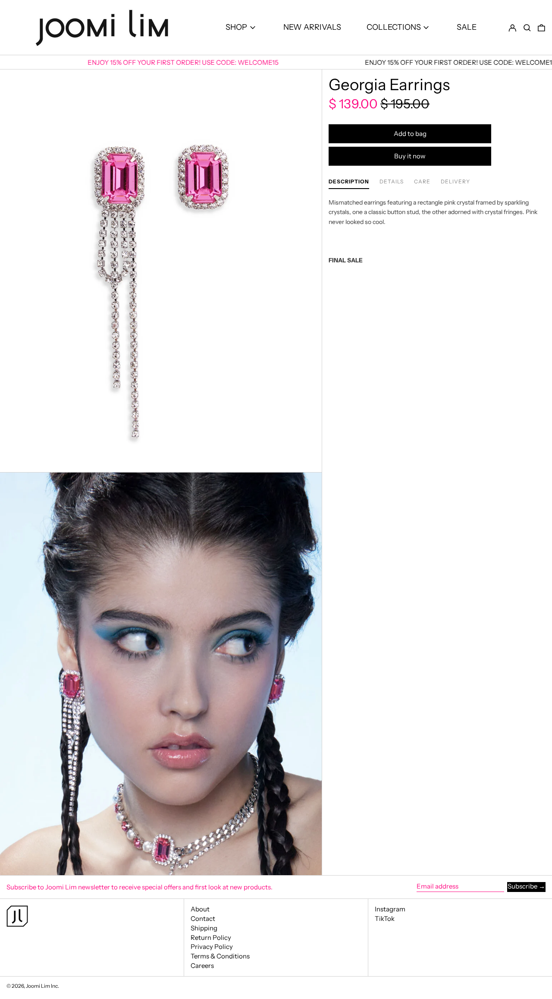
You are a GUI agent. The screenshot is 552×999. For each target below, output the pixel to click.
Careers (202, 965)
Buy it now (410, 156)
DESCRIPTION (349, 182)
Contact (203, 918)
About (200, 909)
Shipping (204, 928)
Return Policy (211, 937)
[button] (527, 27)
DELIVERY (455, 182)
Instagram (390, 909)
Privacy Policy (212, 946)
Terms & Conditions (220, 956)
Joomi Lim (38, 986)
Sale (467, 27)
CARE (422, 182)
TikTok (385, 919)
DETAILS (392, 182)
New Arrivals (312, 27)
